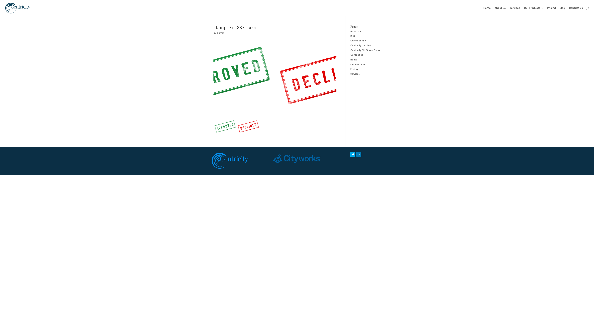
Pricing (551, 8)
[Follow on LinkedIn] (358, 154)
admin (220, 32)
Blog (562, 8)
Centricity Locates (360, 45)
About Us (500, 8)
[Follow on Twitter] (352, 154)
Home (487, 8)
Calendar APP (358, 40)
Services (515, 8)
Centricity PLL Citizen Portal (365, 50)
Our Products (532, 8)
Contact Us (576, 8)
